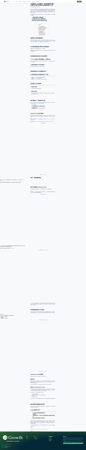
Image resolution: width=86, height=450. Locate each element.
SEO (39, 6)
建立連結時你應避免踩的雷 (42, 34)
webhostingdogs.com (44, 371)
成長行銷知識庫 (33, 1)
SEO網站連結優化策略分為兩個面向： (43, 27)
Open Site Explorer (11, 248)
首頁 (14, 1)
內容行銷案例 (28, 1)
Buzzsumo (34, 191)
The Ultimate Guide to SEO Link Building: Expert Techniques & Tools (39, 429)
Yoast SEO (39, 121)
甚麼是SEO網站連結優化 (41, 26)
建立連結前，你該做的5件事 (42, 29)
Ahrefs (3, 315)
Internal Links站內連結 (41, 30)
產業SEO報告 (37, 1)
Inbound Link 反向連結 (41, 33)
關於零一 (17, 1)
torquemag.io (44, 174)
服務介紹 (20, 1)
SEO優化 (32, 9)
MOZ (3, 248)
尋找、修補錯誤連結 (41, 31)
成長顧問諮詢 (24, 1)
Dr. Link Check (3, 179)
